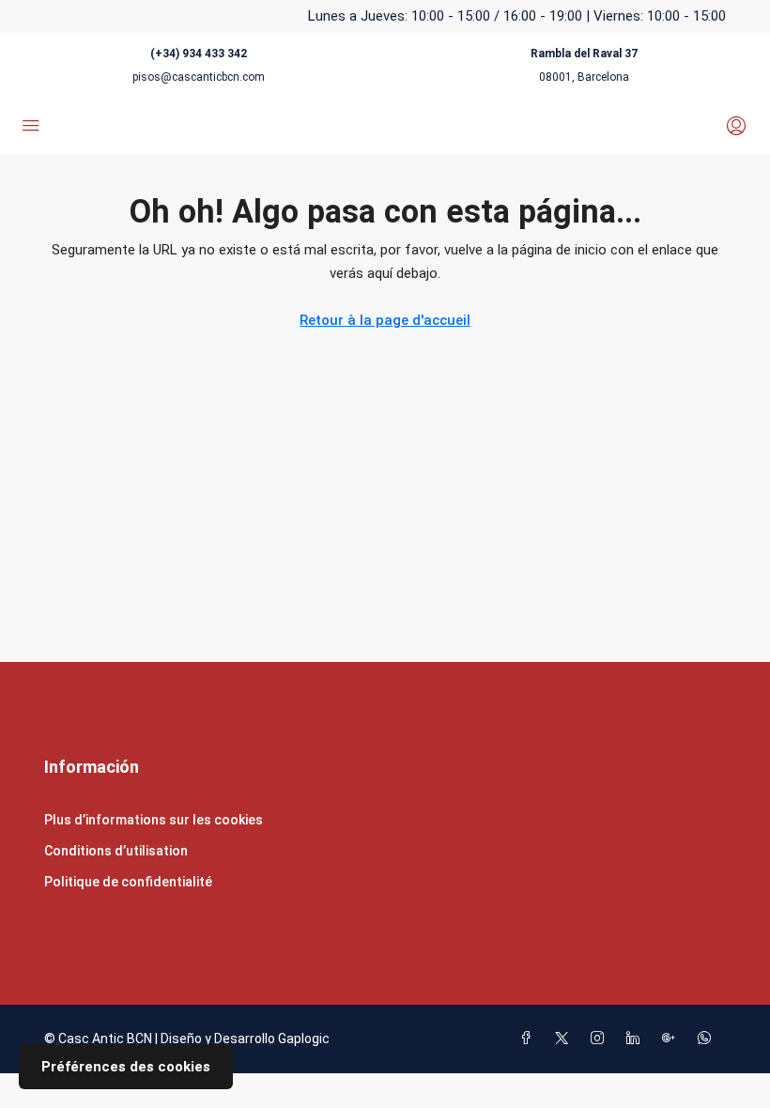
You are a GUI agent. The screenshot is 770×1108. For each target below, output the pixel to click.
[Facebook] (529, 1038)
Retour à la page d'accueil (385, 320)
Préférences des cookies (125, 1066)
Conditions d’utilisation (116, 850)
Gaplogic (304, 1038)
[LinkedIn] (636, 1038)
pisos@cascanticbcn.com (198, 77)
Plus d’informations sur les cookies (153, 819)
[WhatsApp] (708, 1038)
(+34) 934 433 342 (198, 53)
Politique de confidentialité (128, 881)
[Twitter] (565, 1038)
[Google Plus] (672, 1038)
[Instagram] (601, 1038)
